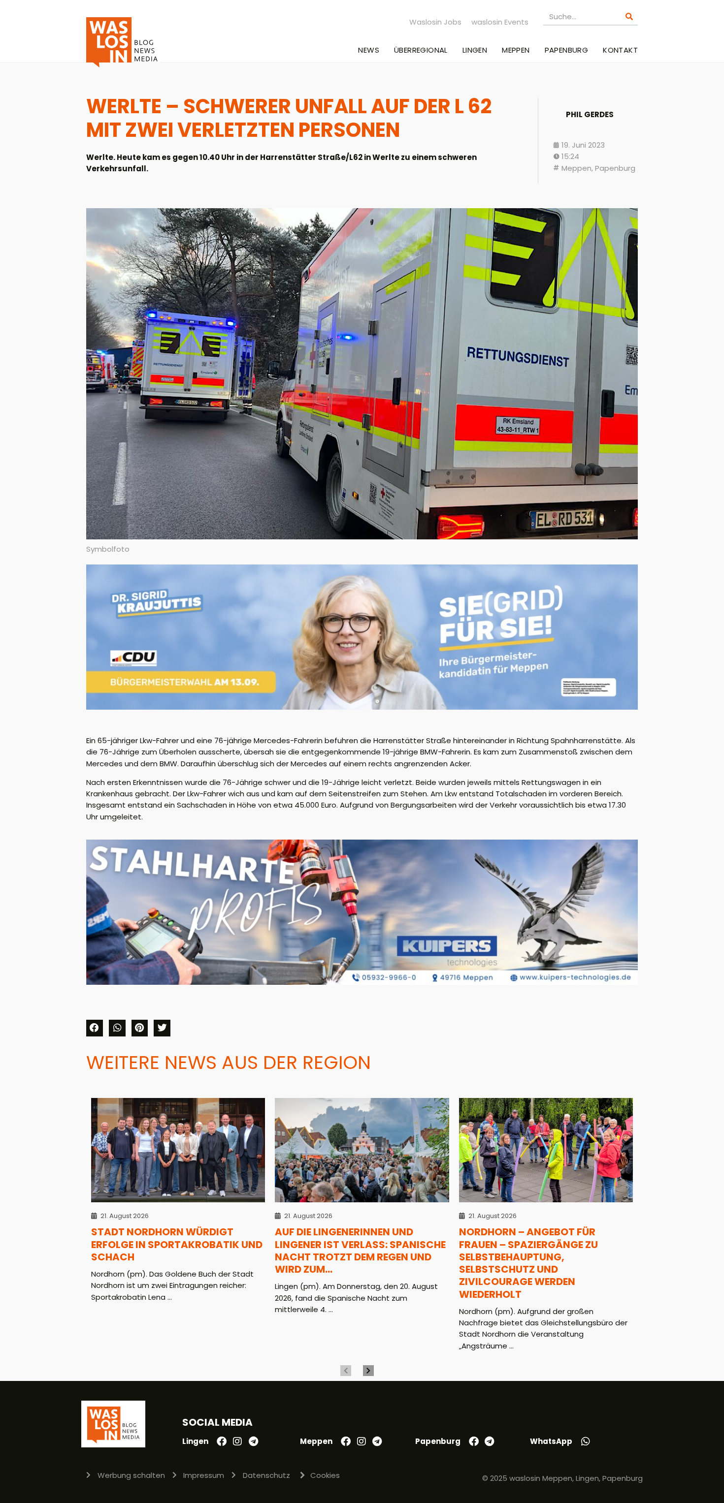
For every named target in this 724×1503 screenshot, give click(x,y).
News (368, 50)
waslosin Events (499, 22)
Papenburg (567, 50)
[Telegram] (253, 1441)
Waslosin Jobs (435, 22)
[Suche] (629, 16)
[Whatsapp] (586, 1441)
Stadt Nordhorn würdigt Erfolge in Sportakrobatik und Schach (177, 1244)
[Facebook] (222, 1441)
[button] (94, 1028)
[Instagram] (237, 1441)
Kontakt (620, 50)
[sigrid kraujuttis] (362, 707)
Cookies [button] (325, 1475)
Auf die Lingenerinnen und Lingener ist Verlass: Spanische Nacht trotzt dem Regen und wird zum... (360, 1250)
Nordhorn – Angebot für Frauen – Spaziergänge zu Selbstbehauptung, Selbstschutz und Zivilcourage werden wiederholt (528, 1263)
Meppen (515, 50)
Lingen (474, 50)
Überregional (421, 50)
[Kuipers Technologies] (362, 982)
